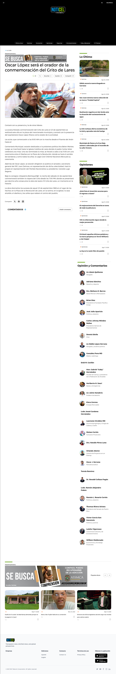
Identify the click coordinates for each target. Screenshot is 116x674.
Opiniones (49, 43)
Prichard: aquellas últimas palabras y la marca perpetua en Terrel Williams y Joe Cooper (94, 236)
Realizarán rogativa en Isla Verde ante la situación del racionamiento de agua (94, 114)
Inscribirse (109, 2)
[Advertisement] (58, 27)
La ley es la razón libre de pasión (92, 251)
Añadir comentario (65, 209)
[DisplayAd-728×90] (40, 58)
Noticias (29, 43)
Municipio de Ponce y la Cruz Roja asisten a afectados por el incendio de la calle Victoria (94, 145)
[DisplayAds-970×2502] (46, 576)
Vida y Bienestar (85, 43)
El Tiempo (97, 43)
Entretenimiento (71, 43)
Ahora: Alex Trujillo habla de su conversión (17, 614)
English (43, 657)
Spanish (43, 654)
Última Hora (19, 43)
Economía (39, 43)
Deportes (59, 43)
